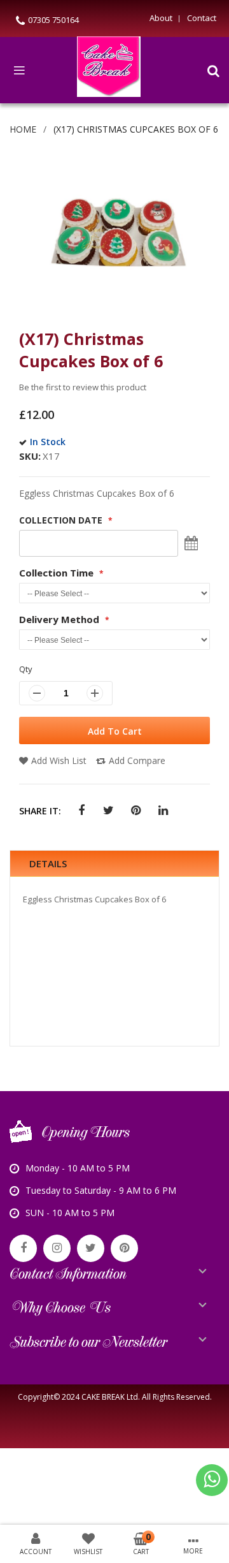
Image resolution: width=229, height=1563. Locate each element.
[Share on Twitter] (108, 811)
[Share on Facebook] (81, 811)
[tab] (114, 864)
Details (48, 863)
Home (23, 129)
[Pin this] (135, 811)
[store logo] (109, 70)
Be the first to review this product (82, 387)
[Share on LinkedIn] (163, 811)
